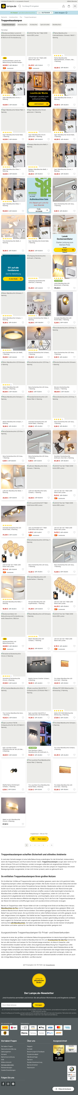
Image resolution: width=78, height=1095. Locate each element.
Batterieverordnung (8, 1057)
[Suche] (20, 6)
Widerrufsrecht (6, 1062)
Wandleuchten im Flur (9, 908)
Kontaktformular (38, 1013)
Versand (4, 1054)
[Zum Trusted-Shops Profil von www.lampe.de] (65, 1053)
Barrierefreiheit (32, 1065)
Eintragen (38, 1005)
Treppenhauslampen (30, 17)
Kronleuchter (33, 24)
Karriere (30, 1059)
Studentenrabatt (32, 1054)
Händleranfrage (32, 1057)
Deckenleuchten (22, 24)
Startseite (4, 17)
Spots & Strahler (45, 24)
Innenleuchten (13, 17)
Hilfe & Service (72, 1)
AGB (2, 1059)
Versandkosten (50, 965)
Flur (21, 17)
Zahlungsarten (6, 1051)
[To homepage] (8, 6)
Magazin (29, 1046)
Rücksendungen (6, 1067)
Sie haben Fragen (7, 1046)
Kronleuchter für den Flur (57, 940)
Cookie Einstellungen (8, 1070)
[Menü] (75, 1067)
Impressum (31, 1067)
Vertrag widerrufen (7, 1065)
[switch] (72, 1078)
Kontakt (29, 1049)
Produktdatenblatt (10, 68)
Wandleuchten (57, 24)
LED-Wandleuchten (18, 923)
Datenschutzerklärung (50, 1015)
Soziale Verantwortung (34, 1062)
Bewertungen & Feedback (35, 1051)
